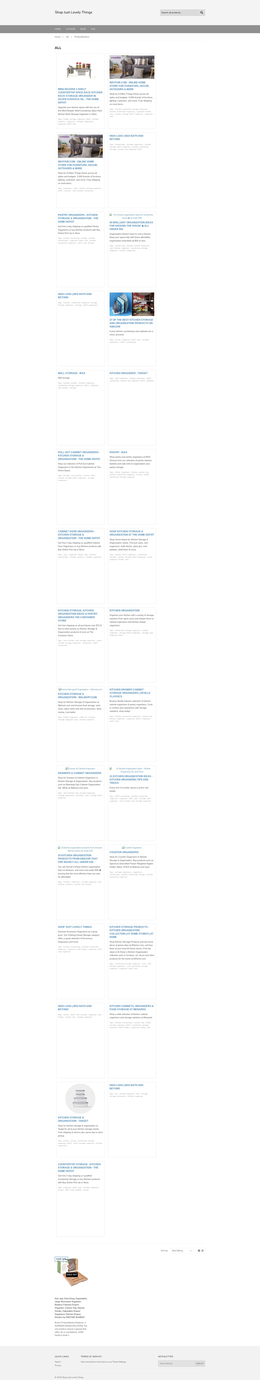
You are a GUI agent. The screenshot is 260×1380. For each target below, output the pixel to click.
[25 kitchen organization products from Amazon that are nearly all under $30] (80, 851)
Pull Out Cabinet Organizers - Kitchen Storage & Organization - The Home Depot (79, 455)
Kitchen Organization (125, 610)
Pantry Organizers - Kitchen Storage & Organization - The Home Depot (78, 218)
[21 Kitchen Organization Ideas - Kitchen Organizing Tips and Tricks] (132, 771)
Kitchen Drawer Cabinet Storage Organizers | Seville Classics (130, 693)
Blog (83, 29)
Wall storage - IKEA (71, 373)
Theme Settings (119, 1362)
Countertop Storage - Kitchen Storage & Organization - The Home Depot (79, 1167)
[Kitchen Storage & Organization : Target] (80, 1113)
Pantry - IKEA (118, 452)
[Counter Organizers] (132, 847)
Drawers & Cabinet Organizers (79, 773)
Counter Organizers (124, 852)
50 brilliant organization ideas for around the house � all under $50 (131, 226)
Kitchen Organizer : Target (129, 373)
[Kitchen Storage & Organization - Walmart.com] (80, 689)
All (67, 37)
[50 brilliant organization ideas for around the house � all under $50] (132, 218)
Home (58, 29)
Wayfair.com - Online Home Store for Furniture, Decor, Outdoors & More (129, 86)
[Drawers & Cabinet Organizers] (80, 768)
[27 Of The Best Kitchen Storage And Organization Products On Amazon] (132, 315)
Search (58, 1362)
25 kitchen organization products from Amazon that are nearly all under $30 (78, 858)
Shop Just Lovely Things (75, 927)
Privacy (58, 1365)
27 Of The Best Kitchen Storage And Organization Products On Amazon (131, 323)
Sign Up (199, 1363)
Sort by (164, 1250)
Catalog (70, 29)
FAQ (93, 29)
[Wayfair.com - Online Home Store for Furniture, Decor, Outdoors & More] (132, 78)
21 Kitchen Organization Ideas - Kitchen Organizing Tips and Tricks (131, 779)
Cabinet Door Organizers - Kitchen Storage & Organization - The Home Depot (79, 534)
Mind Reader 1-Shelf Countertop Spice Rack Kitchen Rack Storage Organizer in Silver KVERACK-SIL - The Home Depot (80, 96)
